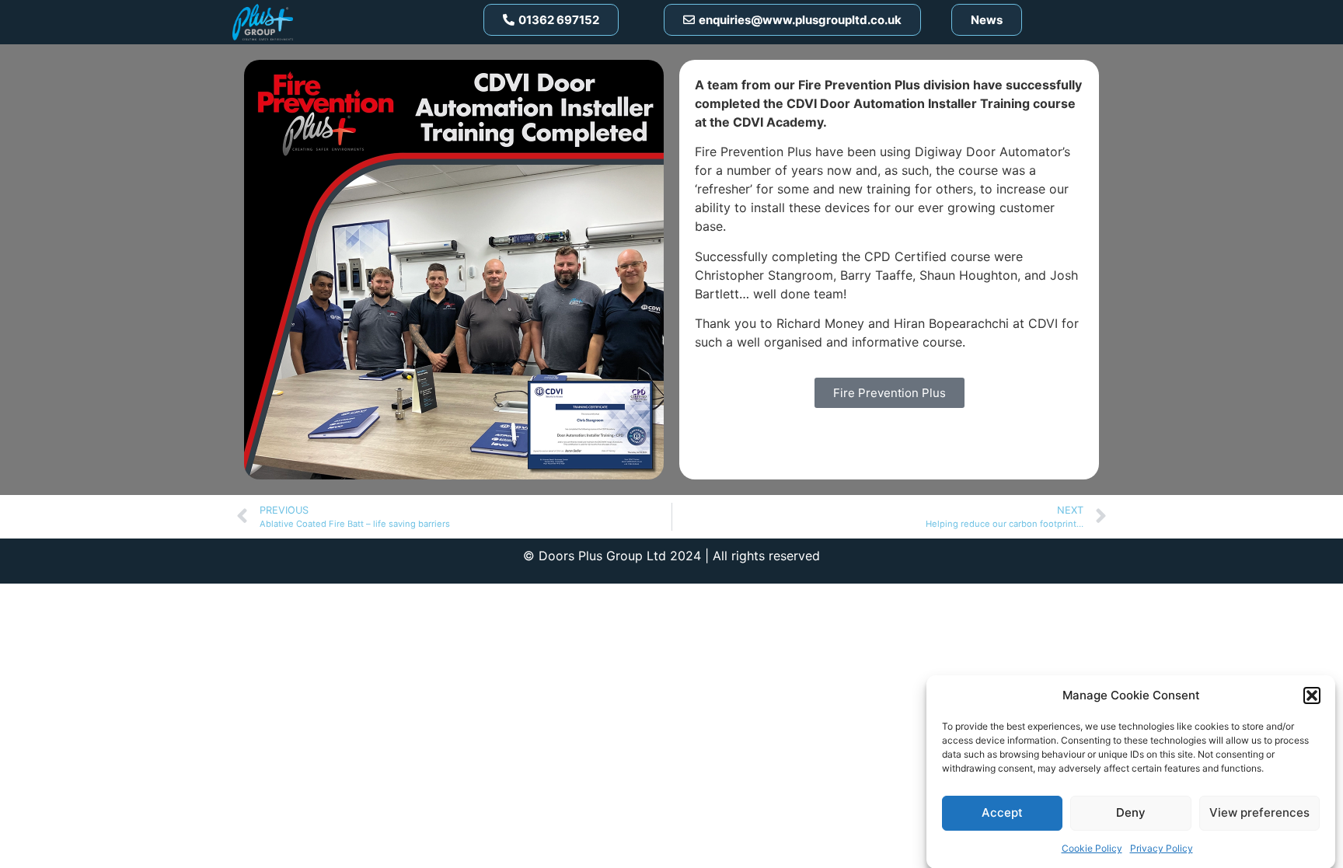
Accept (1002, 812)
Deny (1131, 812)
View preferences (1259, 812)
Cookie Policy (1092, 848)
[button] (1312, 695)
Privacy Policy (1161, 848)
